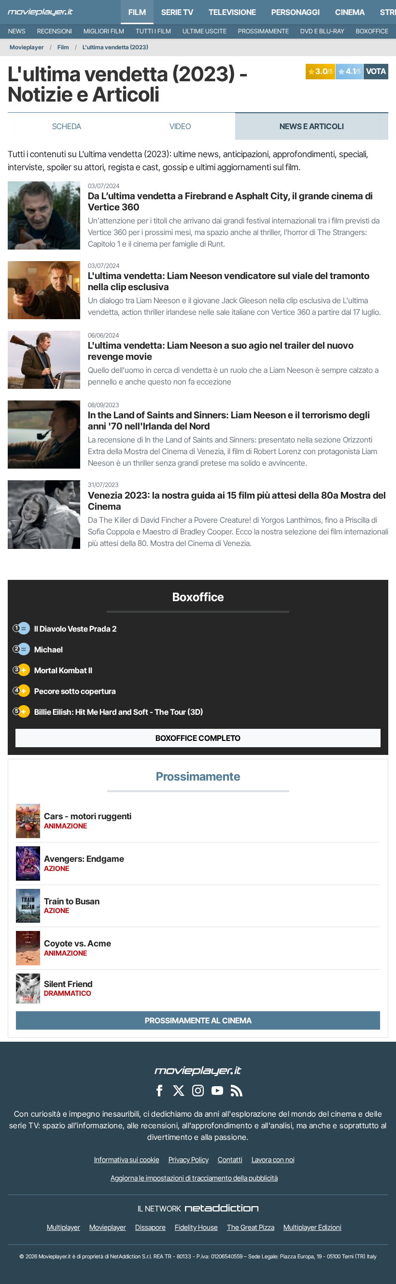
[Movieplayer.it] (40, 12)
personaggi (295, 12)
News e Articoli (312, 126)
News (17, 31)
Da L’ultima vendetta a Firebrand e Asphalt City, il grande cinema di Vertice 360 (230, 201)
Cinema (350, 12)
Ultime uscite (204, 31)
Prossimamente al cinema (198, 1020)
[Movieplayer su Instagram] (198, 1090)
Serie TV (177, 12)
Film (137, 12)
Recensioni (54, 31)
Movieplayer (27, 47)
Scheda (66, 126)
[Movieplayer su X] (178, 1090)
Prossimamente (263, 31)
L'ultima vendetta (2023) (115, 47)
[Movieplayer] (198, 1071)
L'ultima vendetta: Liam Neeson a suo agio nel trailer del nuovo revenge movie (221, 350)
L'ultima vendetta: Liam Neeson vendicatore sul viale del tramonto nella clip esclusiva (228, 281)
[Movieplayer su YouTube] (217, 1090)
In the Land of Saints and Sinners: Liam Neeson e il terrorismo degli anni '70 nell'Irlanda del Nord (229, 420)
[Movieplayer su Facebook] (159, 1090)
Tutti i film (153, 31)
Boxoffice (372, 31)
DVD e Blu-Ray (322, 31)
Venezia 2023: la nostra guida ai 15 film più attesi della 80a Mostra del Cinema (237, 500)
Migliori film (104, 31)
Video (180, 126)
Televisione (232, 12)
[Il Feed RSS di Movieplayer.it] (236, 1090)
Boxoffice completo (198, 738)
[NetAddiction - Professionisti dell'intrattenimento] (221, 1208)
